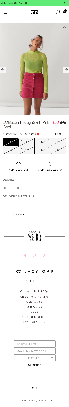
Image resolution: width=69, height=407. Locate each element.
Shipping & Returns (34, 297)
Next (66, 70)
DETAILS (9, 179)
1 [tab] (33, 388)
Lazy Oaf (43, 401)
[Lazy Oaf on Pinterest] (34, 256)
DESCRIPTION (12, 188)
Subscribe (34, 364)
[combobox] (33, 358)
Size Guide (60, 134)
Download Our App (34, 322)
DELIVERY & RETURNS (18, 196)
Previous (3, 70)
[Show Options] (52, 358)
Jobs (34, 312)
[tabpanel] (34, 315)
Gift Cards (34, 307)
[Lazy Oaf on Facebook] (25, 256)
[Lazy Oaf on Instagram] (43, 256)
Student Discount (34, 317)
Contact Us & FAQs (34, 291)
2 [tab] (36, 388)
